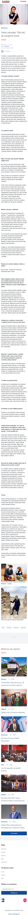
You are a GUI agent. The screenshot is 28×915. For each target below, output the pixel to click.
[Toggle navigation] (23, 2)
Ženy (3, 627)
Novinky (3, 855)
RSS (2, 878)
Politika (3, 852)
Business (16, 627)
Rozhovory (4, 28)
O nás (2, 872)
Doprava (3, 679)
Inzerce (3, 875)
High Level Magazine (14, 914)
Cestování (23, 627)
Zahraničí (9, 627)
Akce (2, 765)
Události (3, 709)
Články (3, 845)
